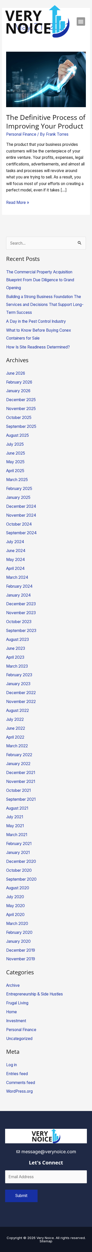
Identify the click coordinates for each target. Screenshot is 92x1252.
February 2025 (19, 488)
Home (11, 1011)
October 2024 (19, 524)
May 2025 (15, 461)
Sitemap (46, 1241)
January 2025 (18, 497)
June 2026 (15, 373)
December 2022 (21, 692)
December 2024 (21, 506)
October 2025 (18, 417)
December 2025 (21, 399)
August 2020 (17, 887)
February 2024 (19, 586)
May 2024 (15, 559)
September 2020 (21, 879)
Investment (16, 1020)
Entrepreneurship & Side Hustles (34, 994)
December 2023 (21, 603)
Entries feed (17, 1073)
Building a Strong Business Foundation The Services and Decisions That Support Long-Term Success (45, 304)
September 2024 (21, 532)
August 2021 (17, 808)
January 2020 (18, 941)
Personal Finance (21, 134)
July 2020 (15, 896)
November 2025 (21, 408)
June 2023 (15, 648)
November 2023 (21, 612)
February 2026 (19, 382)
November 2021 (20, 781)
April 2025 (15, 470)
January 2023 (18, 683)
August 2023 (17, 639)
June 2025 (15, 453)
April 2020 (15, 914)
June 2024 (16, 550)
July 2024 (15, 541)
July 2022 (15, 719)
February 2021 (18, 843)
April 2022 (15, 737)
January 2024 (18, 595)
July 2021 (14, 816)
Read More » (17, 202)
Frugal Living (17, 1003)
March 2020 (17, 923)
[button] (81, 21)
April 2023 (15, 657)
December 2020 (21, 861)
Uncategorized (19, 1038)
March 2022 (17, 745)
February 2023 (19, 674)
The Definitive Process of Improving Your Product (45, 121)
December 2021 (20, 772)
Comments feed (20, 1082)
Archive (13, 985)
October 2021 (18, 790)
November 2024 (21, 515)
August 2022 (17, 710)
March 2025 (17, 479)
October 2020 (19, 870)
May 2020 (15, 905)
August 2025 (17, 435)
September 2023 (21, 630)
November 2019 (20, 958)
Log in (11, 1064)
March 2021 (16, 834)
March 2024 (17, 577)
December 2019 (20, 950)
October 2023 (18, 621)
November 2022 (21, 701)
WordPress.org (19, 1091)
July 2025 (15, 444)
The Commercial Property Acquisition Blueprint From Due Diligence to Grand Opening (40, 280)
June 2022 (15, 728)
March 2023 (17, 666)
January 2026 (18, 390)
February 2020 (19, 932)
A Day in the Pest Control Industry (36, 321)
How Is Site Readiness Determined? (38, 347)
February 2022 (19, 754)
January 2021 (18, 852)
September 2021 (21, 799)
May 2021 (15, 825)
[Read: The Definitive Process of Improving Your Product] (46, 79)
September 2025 (21, 426)
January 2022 (18, 763)
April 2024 (15, 568)
